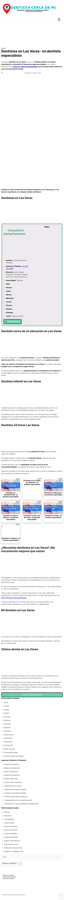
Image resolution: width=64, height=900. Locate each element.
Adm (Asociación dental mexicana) (14, 598)
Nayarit (3, 48)
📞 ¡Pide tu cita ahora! (12, 321)
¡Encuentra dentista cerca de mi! (32, 695)
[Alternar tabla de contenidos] (19, 863)
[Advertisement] (32, 33)
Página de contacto (8, 878)
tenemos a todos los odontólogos (25, 67)
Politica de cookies (8, 875)
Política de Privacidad (9, 876)
